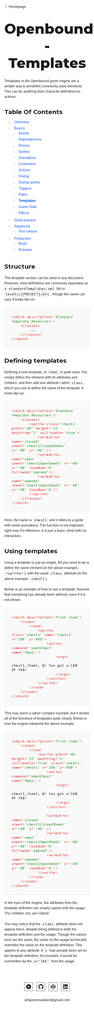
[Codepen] (53, 986)
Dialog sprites (29, 182)
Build (23, 243)
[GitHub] (41, 986)
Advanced (22, 226)
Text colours (28, 231)
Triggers (25, 188)
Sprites (24, 151)
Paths (23, 194)
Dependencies (30, 139)
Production (22, 238)
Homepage (17, 7)
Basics (19, 128)
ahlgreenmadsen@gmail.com (47, 1000)
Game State (28, 207)
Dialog (24, 176)
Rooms (24, 145)
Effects (24, 213)
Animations (27, 158)
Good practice (25, 220)
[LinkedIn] (65, 986)
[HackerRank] (28, 986)
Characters (27, 164)
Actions (24, 170)
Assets (24, 133)
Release (25, 250)
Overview (21, 122)
